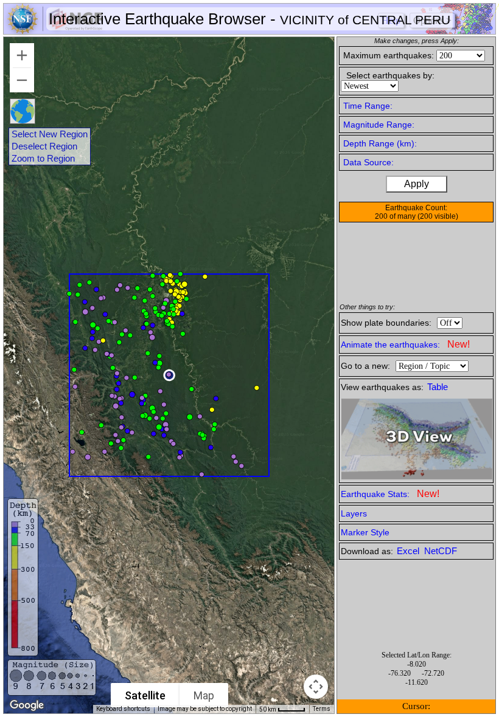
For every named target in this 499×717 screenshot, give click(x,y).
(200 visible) (437, 216)
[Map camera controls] (316, 686)
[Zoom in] (22, 55)
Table (437, 387)
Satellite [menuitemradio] (145, 695)
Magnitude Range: (378, 124)
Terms (321, 708)
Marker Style (365, 532)
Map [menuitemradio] (204, 695)
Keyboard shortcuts (123, 708)
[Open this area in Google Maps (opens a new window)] (27, 705)
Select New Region (50, 134)
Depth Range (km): (380, 143)
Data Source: (368, 162)
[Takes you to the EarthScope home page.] (54, 31)
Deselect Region (44, 146)
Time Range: (368, 106)
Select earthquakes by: (390, 75)
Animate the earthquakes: (405, 344)
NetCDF (440, 551)
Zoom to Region (43, 158)
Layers (354, 513)
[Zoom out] (22, 80)
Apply (416, 184)
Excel (409, 551)
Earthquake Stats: (390, 494)
